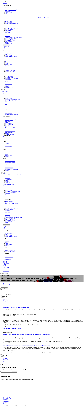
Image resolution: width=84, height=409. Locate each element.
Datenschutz (5, 403)
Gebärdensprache (6, 270)
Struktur (7, 61)
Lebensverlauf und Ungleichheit (11, 23)
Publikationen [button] (5, 31)
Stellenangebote (8, 64)
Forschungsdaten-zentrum (10, 71)
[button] (2, 1)
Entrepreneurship (8, 22)
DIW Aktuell (7, 34)
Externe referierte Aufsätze (10, 38)
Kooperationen (8, 79)
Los (9, 294)
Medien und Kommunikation (11, 56)
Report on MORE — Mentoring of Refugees (12, 328)
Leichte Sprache (6, 271)
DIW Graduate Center (7, 398)
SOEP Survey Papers (9, 43)
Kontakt (7, 65)
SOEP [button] (4, 48)
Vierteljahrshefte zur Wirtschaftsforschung (13, 37)
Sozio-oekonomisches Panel (43, 17)
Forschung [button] (5, 3)
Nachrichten (7, 54)
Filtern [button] (1, 295)
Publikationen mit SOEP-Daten (11, 78)
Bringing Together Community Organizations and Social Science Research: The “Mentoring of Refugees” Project (26, 334)
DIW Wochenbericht (9, 32)
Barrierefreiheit (6, 401)
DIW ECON (5, 399)
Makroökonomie (8, 7)
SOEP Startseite (8, 53)
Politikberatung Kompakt (10, 40)
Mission (6, 62)
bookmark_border (3, 91)
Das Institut (7, 81)
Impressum (5, 402)
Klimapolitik (7, 11)
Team (6, 63)
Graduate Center (8, 84)
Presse (4, 47)
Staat (6, 13)
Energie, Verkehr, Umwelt (10, 10)
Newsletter (2, 374)
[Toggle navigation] (5, 1)
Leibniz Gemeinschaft (7, 397)
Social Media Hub (8, 87)
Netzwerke (7, 82)
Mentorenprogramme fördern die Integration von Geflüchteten (16, 307)
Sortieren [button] (2, 297)
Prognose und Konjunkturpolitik (11, 28)
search (1, 1)
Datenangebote (8, 30)
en (0, 90)
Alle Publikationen (6, 135)
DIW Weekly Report (9, 33)
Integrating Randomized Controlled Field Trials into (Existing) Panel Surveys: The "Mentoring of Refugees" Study (27, 345)
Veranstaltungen (6, 46)
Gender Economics (9, 21)
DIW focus (7, 36)
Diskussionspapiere (9, 39)
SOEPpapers (7, 42)
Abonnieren (15, 371)
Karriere (7, 85)
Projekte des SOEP (9, 77)
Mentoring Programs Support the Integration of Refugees (15, 317)
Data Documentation (9, 41)
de (5, 173)
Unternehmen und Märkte (10, 12)
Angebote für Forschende (10, 70)
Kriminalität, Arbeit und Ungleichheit (12, 8)
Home (4, 283)
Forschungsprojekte (9, 29)
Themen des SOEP (9, 76)
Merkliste (8, 184)
